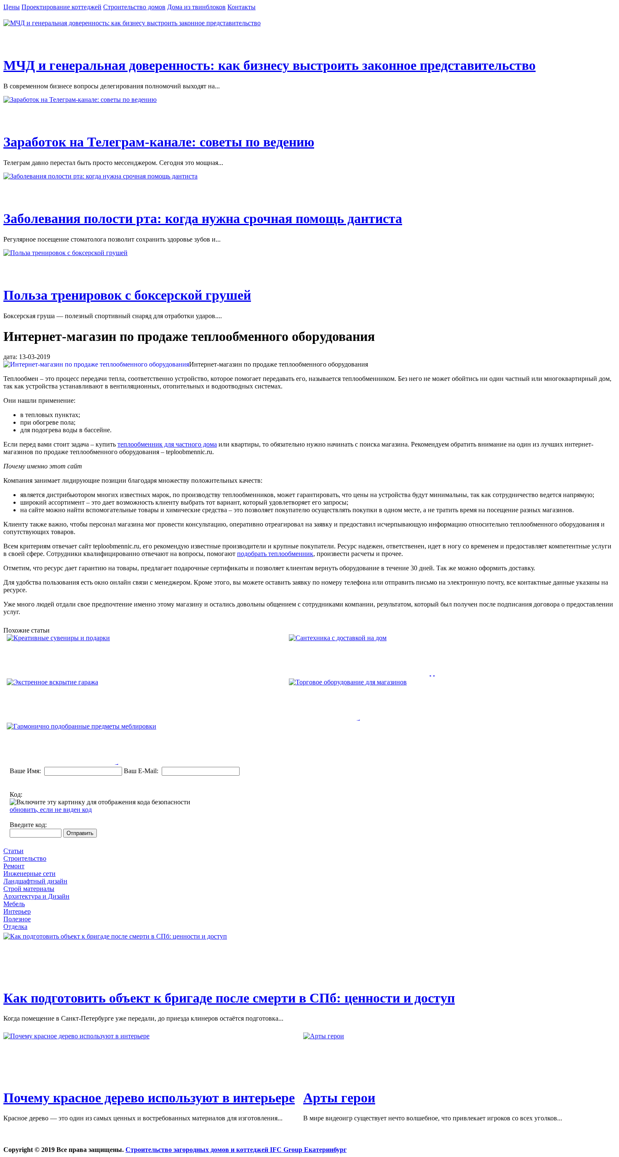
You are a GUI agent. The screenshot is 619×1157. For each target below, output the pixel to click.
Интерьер (17, 911)
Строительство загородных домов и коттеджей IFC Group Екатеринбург (236, 1149)
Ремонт (13, 866)
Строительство (24, 858)
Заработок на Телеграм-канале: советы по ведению (158, 141)
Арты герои (339, 1097)
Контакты (241, 7)
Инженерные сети (29, 873)
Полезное (17, 919)
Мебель (14, 903)
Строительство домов (134, 7)
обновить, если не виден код (51, 809)
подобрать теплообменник (275, 553)
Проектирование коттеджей (61, 7)
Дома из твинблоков (196, 7)
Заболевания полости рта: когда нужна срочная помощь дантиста (202, 218)
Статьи (13, 850)
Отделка (15, 926)
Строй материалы (28, 888)
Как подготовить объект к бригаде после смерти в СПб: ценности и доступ (229, 997)
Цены (11, 7)
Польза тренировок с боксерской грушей (127, 295)
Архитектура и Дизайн (36, 896)
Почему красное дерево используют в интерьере (149, 1097)
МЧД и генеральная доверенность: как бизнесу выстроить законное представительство (269, 65)
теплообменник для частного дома (167, 444)
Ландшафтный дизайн (35, 881)
